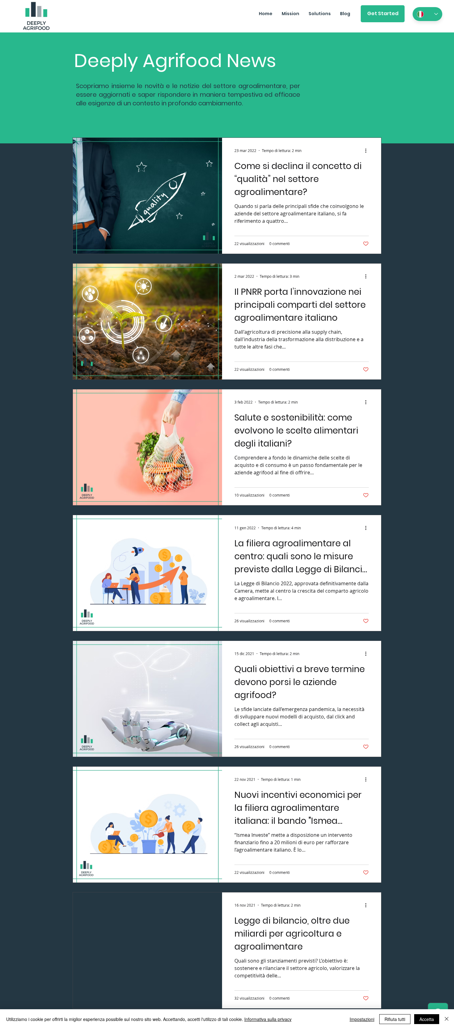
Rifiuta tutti (395, 1019)
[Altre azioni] (368, 150)
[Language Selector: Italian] (427, 14)
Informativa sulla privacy (268, 1019)
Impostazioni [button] (362, 1019)
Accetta (426, 1019)
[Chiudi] (446, 1019)
